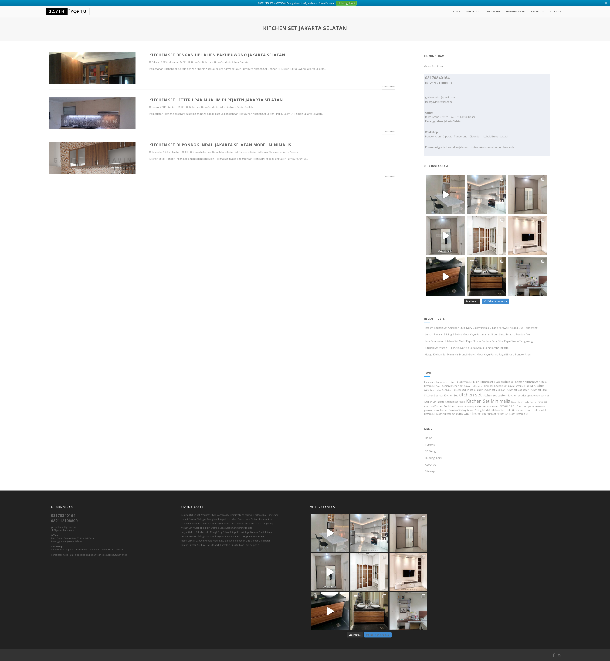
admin (175, 62)
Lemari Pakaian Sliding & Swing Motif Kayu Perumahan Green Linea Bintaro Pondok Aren (478, 334)
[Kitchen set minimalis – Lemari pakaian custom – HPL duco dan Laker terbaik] (67, 15)
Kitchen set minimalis (279, 151)
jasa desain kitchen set (529, 389)
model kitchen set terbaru (518, 410)
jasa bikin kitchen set (484, 389)
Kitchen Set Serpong (465, 406)
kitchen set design (519, 395)
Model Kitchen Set (493, 410)
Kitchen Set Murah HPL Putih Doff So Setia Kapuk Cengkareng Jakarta (466, 348)
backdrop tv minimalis (446, 382)
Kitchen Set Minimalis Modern (523, 402)
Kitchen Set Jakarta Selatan (226, 62)
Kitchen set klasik (455, 401)
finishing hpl (469, 386)
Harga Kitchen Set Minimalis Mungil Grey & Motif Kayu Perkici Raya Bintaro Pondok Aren (478, 354)
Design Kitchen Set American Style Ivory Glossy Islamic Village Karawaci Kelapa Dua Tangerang (481, 328)
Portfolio (473, 11)
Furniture (479, 386)
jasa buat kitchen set (506, 389)
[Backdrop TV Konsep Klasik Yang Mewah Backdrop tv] (527, 235)
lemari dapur (508, 406)
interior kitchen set (463, 389)
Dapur (438, 386)
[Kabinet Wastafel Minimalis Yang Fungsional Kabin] (486, 276)
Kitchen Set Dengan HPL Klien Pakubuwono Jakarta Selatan (217, 54)
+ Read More (388, 86)
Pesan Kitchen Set (518, 413)
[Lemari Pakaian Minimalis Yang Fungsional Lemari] (445, 235)
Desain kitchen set (202, 151)
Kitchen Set (196, 62)
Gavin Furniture (516, 385)
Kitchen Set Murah (445, 406)
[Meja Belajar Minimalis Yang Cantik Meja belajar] (527, 276)
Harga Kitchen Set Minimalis (441, 390)
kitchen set (470, 395)
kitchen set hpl (540, 395)
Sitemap (555, 11)
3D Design (493, 11)
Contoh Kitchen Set (526, 382)
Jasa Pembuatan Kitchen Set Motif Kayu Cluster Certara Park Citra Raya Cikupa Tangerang (479, 341)
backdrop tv (430, 382)
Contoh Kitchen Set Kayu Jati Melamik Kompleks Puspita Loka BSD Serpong (220, 544)
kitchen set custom (495, 395)
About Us (537, 11)
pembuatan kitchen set (471, 414)
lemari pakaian (528, 406)
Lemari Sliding (474, 410)
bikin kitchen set (483, 382)
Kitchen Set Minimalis (488, 401)
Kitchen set (207, 62)
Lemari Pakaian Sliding (453, 410)
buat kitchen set (504, 382)
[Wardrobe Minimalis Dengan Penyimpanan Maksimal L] (527, 194)
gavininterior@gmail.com (440, 97)
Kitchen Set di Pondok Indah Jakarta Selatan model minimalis (220, 144)
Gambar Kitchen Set (495, 385)
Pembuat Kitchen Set (497, 413)
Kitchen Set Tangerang (486, 406)
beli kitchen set (464, 381)
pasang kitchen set (445, 413)
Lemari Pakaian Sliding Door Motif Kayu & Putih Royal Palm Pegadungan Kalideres (223, 536)
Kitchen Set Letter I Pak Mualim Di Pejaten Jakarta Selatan (216, 99)
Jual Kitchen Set (448, 395)
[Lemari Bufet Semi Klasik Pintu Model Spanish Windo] (486, 235)
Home (456, 11)
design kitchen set (452, 385)
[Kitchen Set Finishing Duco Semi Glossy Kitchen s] (445, 194)
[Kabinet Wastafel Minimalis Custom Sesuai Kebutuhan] (445, 276)
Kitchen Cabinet (219, 151)
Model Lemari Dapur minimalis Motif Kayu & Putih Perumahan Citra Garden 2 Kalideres (225, 540)
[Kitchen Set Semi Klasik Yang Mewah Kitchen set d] (486, 194)
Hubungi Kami (515, 11)
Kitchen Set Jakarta (209, 107)
